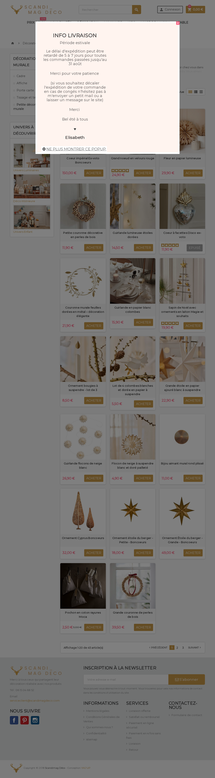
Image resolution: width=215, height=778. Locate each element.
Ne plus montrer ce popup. (76, 149)
